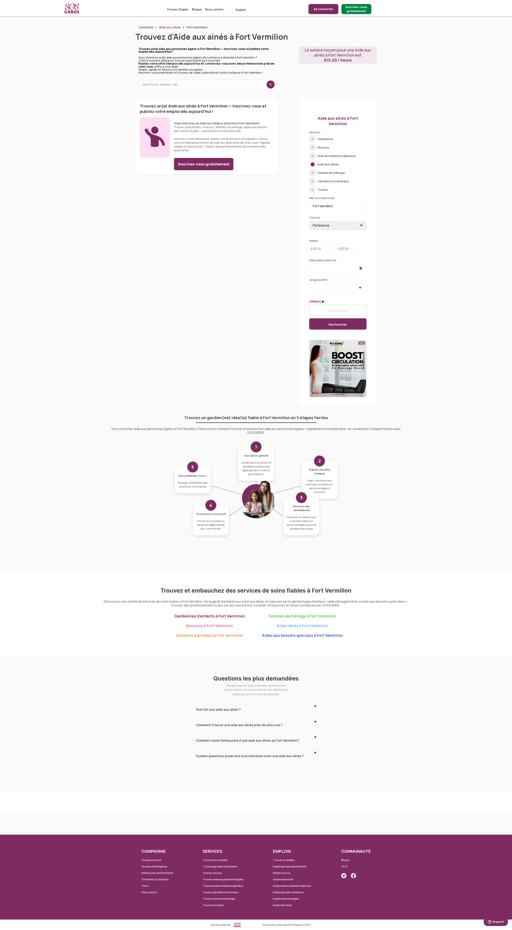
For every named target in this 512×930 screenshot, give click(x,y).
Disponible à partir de (322, 260)
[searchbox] (311, 287)
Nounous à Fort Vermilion (209, 625)
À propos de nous (151, 860)
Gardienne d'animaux (333, 181)
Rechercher (338, 324)
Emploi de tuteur (282, 905)
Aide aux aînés (170, 27)
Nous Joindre (149, 892)
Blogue (197, 9)
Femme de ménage (331, 173)
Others (315, 301)
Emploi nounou (281, 873)
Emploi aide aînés (283, 879)
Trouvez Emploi (178, 9)
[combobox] (338, 287)
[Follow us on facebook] (353, 875)
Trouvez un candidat (215, 860)
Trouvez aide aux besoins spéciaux (223, 886)
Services (314, 132)
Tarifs (144, 886)
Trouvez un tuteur (213, 905)
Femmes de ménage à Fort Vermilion (302, 616)
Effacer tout (338, 311)
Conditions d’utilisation (155, 879)
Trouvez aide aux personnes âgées (223, 879)
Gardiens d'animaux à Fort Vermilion (209, 635)
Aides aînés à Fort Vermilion (303, 625)
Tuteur (322, 190)
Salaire (313, 240)
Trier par (314, 217)
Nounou (323, 147)
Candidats (145, 27)
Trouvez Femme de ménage (219, 898)
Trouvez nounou (212, 873)
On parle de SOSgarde (154, 866)
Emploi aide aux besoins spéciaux (292, 886)
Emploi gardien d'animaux (288, 892)
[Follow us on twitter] (343, 875)
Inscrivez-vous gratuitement (356, 9)
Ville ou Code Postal (321, 198)
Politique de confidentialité (157, 873)
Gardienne (325, 139)
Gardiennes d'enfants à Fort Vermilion (209, 616)
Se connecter (323, 9)
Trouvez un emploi (283, 860)
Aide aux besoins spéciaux (336, 156)
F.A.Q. (344, 866)
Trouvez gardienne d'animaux (220, 892)
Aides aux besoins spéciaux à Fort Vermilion (302, 635)
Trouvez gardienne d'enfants (220, 866)
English (241, 9)
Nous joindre (214, 9)
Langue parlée (318, 279)
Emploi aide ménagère (286, 898)
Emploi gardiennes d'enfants (290, 866)
